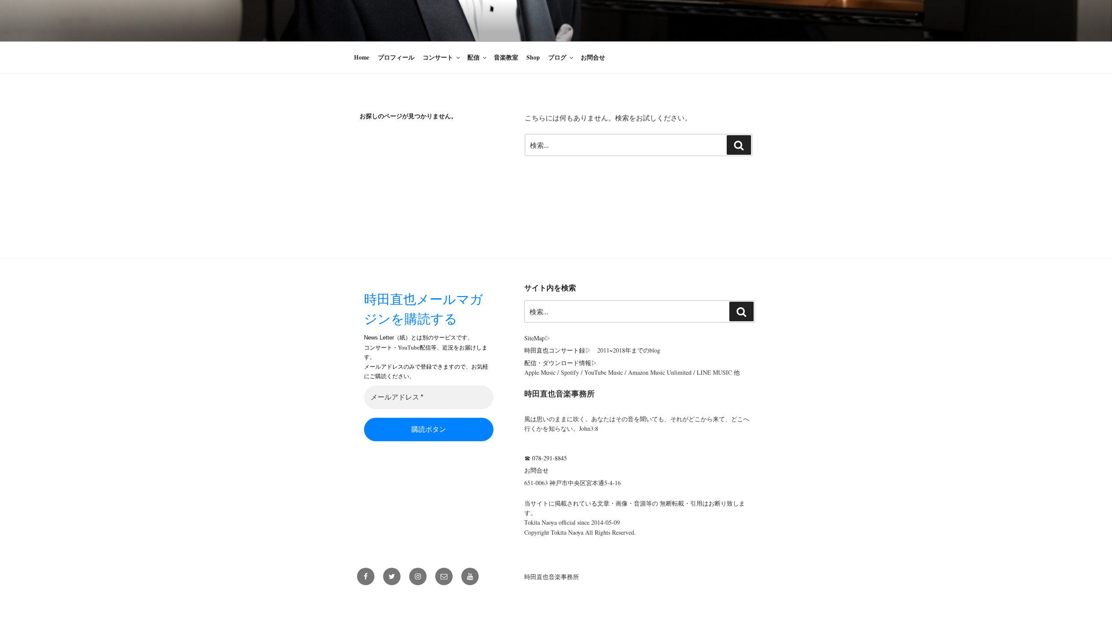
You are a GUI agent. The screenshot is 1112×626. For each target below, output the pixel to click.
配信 (473, 57)
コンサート (438, 57)
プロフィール (396, 57)
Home (361, 57)
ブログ (557, 57)
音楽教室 (506, 57)
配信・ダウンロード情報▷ (560, 363)
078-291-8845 (549, 458)
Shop (533, 57)
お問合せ (593, 57)
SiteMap (534, 338)
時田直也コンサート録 (554, 350)
